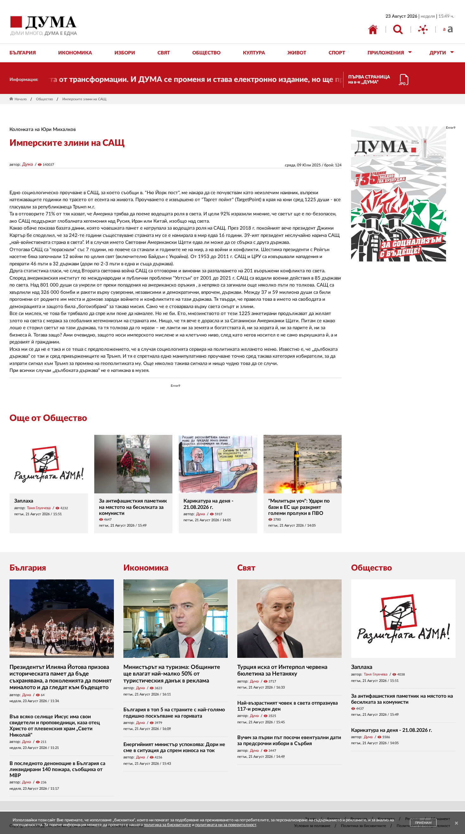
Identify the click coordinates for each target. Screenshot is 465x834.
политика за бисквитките (167, 825)
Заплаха (23, 500)
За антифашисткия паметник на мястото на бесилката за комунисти (133, 507)
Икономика (145, 568)
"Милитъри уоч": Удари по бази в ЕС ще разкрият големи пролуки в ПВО (299, 507)
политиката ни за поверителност (225, 825)
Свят (246, 568)
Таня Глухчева (39, 508)
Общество (44, 99)
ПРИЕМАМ (423, 823)
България (27, 568)
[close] (456, 823)
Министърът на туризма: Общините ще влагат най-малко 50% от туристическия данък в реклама (171, 674)
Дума (27, 164)
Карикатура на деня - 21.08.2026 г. (391, 730)
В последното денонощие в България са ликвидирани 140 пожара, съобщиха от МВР (57, 769)
